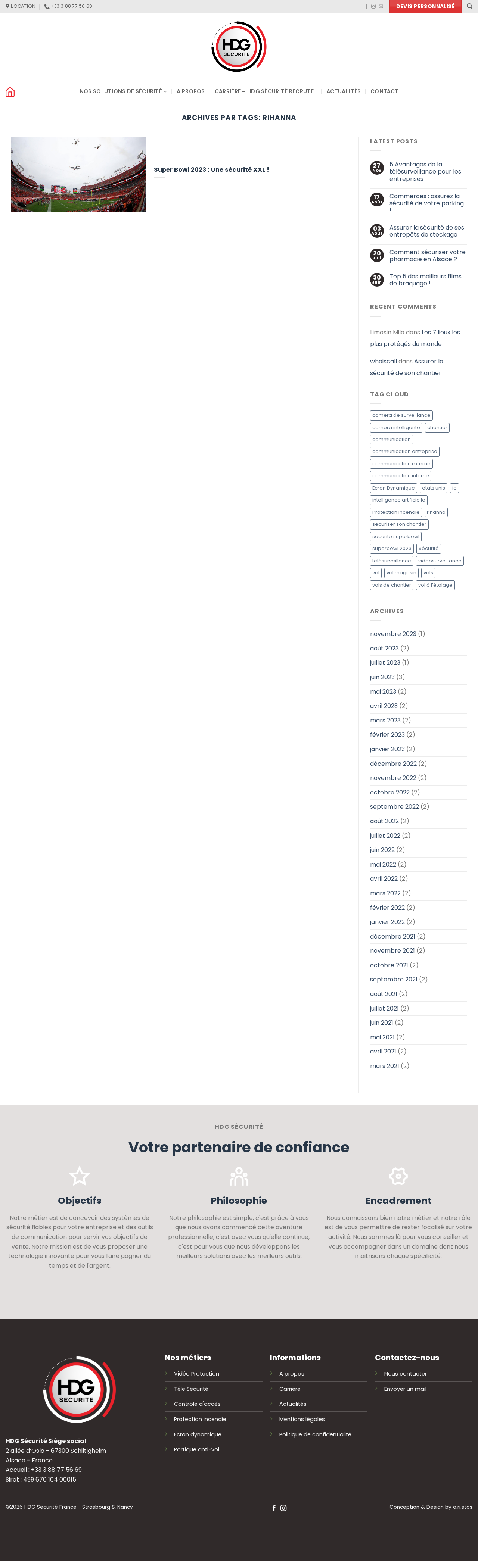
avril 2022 (384, 879)
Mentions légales (302, 1419)
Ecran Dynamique (393, 488)
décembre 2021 (392, 936)
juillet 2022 (385, 835)
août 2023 (384, 648)
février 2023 (387, 735)
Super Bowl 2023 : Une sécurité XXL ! (211, 170)
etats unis (433, 488)
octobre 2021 (389, 965)
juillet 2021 (384, 1008)
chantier (437, 427)
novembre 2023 (393, 634)
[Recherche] (469, 6)
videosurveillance (440, 561)
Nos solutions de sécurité (121, 91)
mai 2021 (382, 1037)
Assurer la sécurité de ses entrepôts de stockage (426, 231)
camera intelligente (396, 427)
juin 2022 (382, 850)
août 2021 (383, 994)
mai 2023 (383, 691)
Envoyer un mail (405, 1389)
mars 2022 (385, 893)
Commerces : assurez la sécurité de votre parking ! (426, 203)
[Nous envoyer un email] (381, 6)
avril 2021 (383, 1052)
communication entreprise (404, 452)
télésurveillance (391, 561)
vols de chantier (391, 585)
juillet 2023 (385, 663)
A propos (191, 91)
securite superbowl (395, 536)
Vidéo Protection (196, 1373)
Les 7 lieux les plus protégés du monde (415, 338)
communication (391, 439)
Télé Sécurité (191, 1389)
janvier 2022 (387, 922)
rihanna (436, 512)
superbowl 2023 (392, 549)
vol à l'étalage (435, 585)
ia (454, 488)
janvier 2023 (387, 749)
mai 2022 (383, 864)
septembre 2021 (394, 979)
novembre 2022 (393, 778)
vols (428, 573)
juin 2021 (381, 1023)
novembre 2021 (392, 951)
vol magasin (401, 573)
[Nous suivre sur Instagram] (373, 6)
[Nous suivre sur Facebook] (366, 6)
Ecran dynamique (197, 1434)
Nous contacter (405, 1373)
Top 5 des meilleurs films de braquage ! (425, 280)
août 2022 (384, 821)
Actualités (343, 91)
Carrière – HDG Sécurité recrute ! (266, 91)
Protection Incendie (396, 512)
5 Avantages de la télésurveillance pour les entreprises (425, 172)
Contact (384, 91)
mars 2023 (385, 720)
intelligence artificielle (398, 500)
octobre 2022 (390, 792)
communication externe (401, 464)
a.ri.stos (462, 1507)
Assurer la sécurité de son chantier (406, 367)
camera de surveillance (401, 415)
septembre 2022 (394, 807)
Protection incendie (200, 1419)
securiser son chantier (399, 524)
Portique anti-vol (196, 1449)
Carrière (290, 1389)
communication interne (400, 476)
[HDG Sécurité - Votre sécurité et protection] (239, 47)
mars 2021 (384, 1066)
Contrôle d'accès (197, 1404)
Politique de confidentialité (315, 1434)
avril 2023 (384, 706)
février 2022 (387, 907)
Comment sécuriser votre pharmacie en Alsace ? (427, 256)
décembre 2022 (393, 763)
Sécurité (429, 549)
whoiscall (383, 361)
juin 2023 (382, 677)
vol (375, 573)
